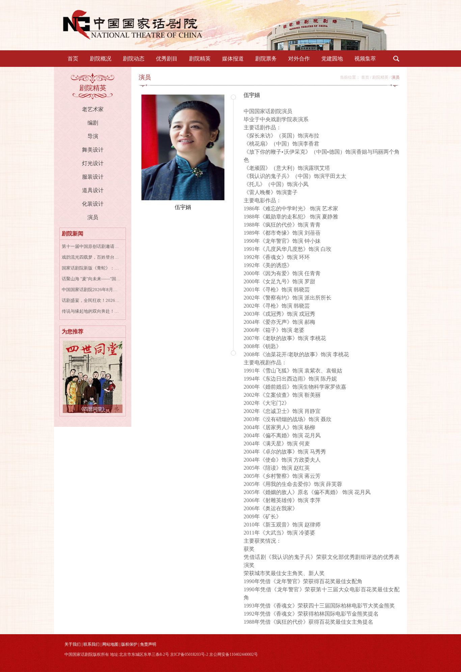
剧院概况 (100, 58)
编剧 (92, 123)
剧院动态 (133, 58)
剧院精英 (200, 58)
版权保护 (129, 644)
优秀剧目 (167, 58)
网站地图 (110, 644)
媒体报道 (233, 58)
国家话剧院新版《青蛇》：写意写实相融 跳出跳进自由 (91, 267)
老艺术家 (93, 109)
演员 (92, 217)
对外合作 (299, 58)
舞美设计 (93, 150)
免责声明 (148, 644)
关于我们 (72, 644)
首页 (72, 58)
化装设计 (93, 204)
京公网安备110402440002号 (233, 654)
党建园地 (332, 58)
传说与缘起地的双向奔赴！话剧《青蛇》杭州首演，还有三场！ (91, 311)
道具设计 (93, 190)
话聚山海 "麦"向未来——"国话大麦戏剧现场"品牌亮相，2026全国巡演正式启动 (91, 278)
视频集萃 (365, 58)
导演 (92, 136)
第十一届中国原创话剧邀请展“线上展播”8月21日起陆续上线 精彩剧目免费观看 (91, 246)
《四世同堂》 (93, 409)
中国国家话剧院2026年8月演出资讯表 (91, 289)
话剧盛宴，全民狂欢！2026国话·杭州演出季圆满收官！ (91, 300)
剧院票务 (266, 58)
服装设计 (93, 177)
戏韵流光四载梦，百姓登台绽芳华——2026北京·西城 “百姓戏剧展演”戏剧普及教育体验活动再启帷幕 (91, 257)
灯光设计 (93, 163)
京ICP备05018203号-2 (189, 654)
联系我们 (91, 644)
